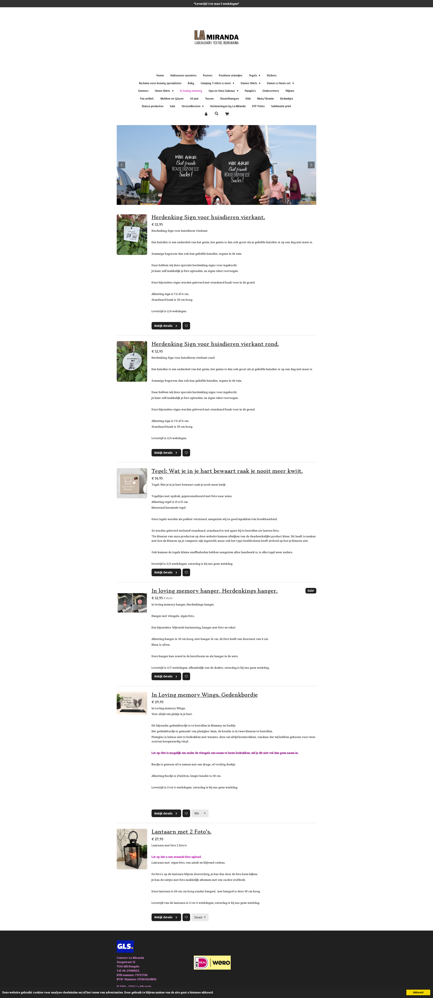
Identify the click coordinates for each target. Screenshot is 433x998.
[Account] (206, 114)
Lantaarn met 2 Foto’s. (181, 832)
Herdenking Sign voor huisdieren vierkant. (208, 217)
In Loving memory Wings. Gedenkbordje (205, 695)
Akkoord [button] (418, 992)
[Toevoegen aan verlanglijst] (186, 326)
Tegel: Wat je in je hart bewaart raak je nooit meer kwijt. (227, 471)
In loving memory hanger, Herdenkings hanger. (215, 591)
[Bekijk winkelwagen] (227, 114)
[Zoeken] (216, 113)
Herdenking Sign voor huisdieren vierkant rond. (215, 344)
